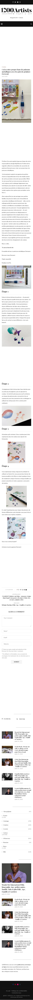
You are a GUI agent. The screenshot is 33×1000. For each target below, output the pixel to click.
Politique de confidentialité (19, 991)
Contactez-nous (16, 993)
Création (17, 825)
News (5, 846)
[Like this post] (18, 589)
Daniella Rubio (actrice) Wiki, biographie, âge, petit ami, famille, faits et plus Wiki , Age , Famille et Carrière (22, 777)
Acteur (5, 815)
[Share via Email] (26, 589)
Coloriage (17, 821)
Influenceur (17, 838)
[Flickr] (17, 2)
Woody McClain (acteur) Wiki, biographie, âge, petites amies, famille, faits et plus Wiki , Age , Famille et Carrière (23, 735)
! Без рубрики (17, 811)
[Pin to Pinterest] (24, 589)
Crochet (17, 829)
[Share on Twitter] (22, 589)
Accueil (8, 991)
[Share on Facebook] (20, 589)
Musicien (17, 842)
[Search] (31, 24)
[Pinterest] (15, 2)
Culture (5, 833)
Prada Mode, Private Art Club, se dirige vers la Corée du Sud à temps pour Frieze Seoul (22, 749)
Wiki (17, 852)
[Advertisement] (16, 49)
